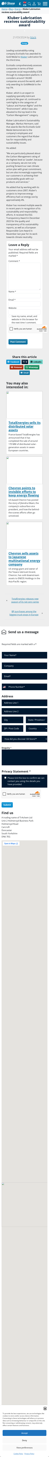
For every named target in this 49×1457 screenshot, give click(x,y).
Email (12, 299)
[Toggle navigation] (45, 3)
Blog (11, 9)
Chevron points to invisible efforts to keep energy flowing (23, 491)
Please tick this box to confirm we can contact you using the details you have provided (26, 781)
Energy (18, 9)
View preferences (24, 1447)
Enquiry (6, 747)
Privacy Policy (29, 1453)
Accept (24, 1433)
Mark (33, 37)
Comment (14, 261)
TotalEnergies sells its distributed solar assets (24, 426)
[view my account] (34, 3)
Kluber (24, 56)
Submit (7, 804)
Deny (24, 1440)
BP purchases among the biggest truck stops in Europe (24, 613)
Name (12, 291)
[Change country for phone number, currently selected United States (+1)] (5, 687)
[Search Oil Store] (29, 3)
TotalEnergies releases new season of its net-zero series (25, 600)
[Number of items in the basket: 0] (39, 3)
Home (4, 9)
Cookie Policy (18, 1453)
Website (12, 308)
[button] (45, 1408)
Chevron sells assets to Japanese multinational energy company (24, 558)
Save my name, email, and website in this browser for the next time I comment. (25, 319)
